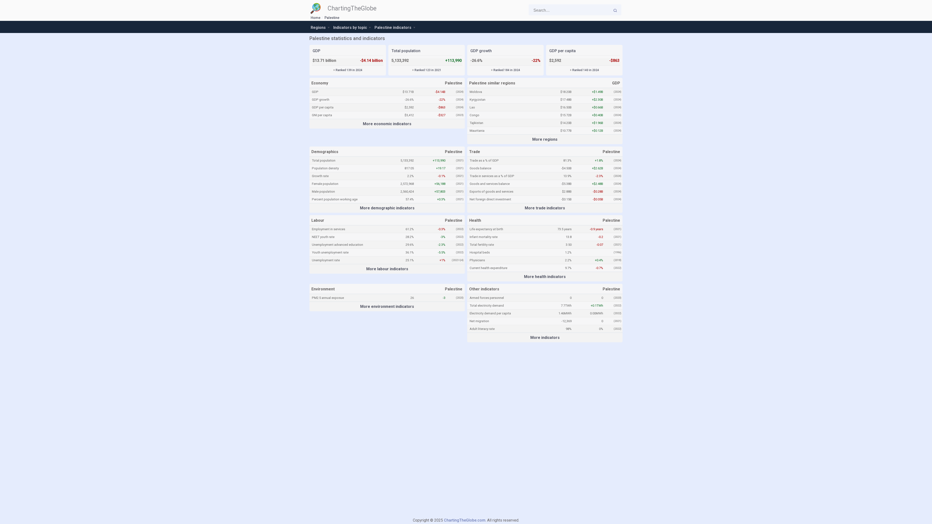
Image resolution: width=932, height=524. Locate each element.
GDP (316, 51)
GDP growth (481, 51)
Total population (405, 51)
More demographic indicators (387, 208)
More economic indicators (387, 124)
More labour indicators (387, 269)
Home (315, 18)
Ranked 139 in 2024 (349, 70)
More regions (545, 139)
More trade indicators (545, 208)
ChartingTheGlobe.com (464, 520)
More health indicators (545, 276)
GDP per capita (562, 51)
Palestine (332, 18)
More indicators (545, 337)
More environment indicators (387, 306)
